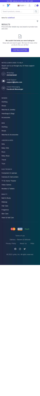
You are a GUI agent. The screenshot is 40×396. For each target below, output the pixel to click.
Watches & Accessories (10, 135)
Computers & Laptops (9, 173)
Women (4, 98)
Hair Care (5, 206)
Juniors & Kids (7, 140)
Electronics (7, 169)
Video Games (6, 185)
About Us (23, 243)
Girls (3, 144)
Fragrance (5, 210)
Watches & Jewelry (8, 110)
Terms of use (20, 236)
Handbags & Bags (8, 113)
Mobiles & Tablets (8, 189)
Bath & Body (6, 198)
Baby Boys (6, 156)
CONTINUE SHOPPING (20, 50)
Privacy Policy (11, 243)
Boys (3, 152)
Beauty (4, 194)
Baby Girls (5, 148)
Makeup (4, 202)
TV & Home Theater (9, 181)
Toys (3, 164)
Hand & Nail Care (8, 218)
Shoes (4, 106)
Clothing (4, 102)
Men (3, 123)
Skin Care (5, 214)
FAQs (32, 243)
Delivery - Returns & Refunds (20, 240)
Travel (4, 160)
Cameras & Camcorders (10, 177)
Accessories (6, 117)
